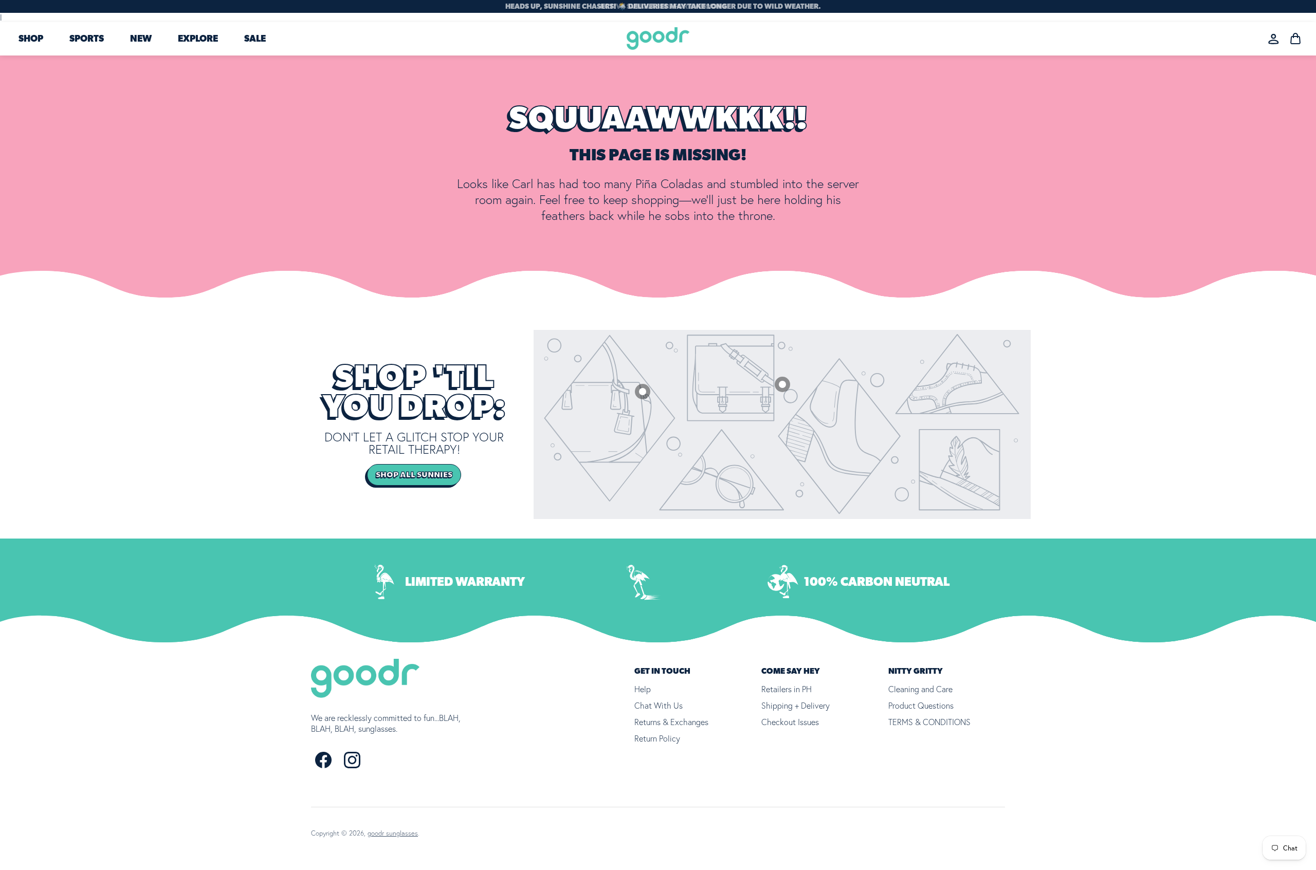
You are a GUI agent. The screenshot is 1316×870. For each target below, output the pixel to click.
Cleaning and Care (920, 689)
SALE (255, 39)
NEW (141, 39)
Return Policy (657, 738)
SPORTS (86, 39)
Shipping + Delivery (795, 705)
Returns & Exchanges (671, 722)
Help (642, 689)
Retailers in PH (786, 689)
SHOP (31, 39)
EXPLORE (198, 39)
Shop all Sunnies (414, 475)
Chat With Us (658, 705)
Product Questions (921, 705)
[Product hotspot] (782, 384)
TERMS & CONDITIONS (929, 722)
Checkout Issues (790, 722)
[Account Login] (1273, 38)
